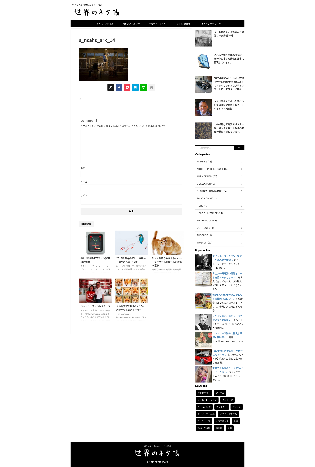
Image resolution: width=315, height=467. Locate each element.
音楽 (230, 428)
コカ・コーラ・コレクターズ (95, 306)
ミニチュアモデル (228, 414)
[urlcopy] (151, 87)
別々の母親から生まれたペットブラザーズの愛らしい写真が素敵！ (167, 262)
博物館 (219, 428)
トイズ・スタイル (105, 23)
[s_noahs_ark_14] (135, 87)
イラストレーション (207, 400)
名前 (83, 168)
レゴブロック (222, 421)
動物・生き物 (204, 428)
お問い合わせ (183, 23)
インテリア (227, 400)
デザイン (236, 407)
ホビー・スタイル (157, 23)
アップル (220, 393)
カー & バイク (204, 407)
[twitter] (110, 87)
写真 (236, 421)
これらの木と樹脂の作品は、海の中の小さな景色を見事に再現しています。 (229, 59)
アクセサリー (204, 393)
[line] (143, 87)
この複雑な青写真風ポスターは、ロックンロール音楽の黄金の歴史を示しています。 (229, 128)
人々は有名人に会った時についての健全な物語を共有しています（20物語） (229, 105)
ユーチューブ (204, 421)
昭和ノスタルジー (131, 23)
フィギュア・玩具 (206, 414)
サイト (84, 195)
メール (84, 181)
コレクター (221, 407)
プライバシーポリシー (210, 23)
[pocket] (127, 87)
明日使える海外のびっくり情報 (157, 446)
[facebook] (119, 87)
